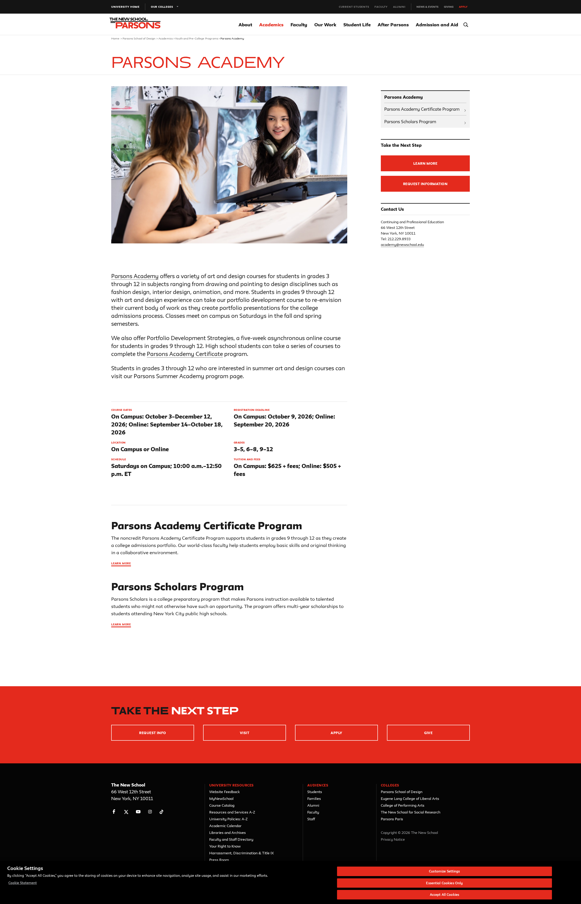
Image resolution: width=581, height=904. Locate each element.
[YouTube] (138, 812)
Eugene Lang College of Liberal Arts (410, 798)
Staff (311, 819)
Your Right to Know (225, 846)
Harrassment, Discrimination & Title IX (241, 853)
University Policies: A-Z (228, 819)
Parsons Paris (392, 819)
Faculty (381, 6)
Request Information (425, 184)
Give (428, 733)
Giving (448, 6)
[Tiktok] (161, 812)
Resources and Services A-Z (232, 812)
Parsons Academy (135, 276)
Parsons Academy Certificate (185, 354)
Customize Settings (444, 871)
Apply (463, 6)
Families (314, 798)
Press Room (219, 860)
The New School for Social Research (410, 812)
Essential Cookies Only (444, 883)
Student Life (357, 24)
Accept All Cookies (444, 895)
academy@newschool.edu (402, 245)
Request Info (152, 733)
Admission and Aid (437, 24)
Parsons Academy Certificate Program (422, 109)
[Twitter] (126, 812)
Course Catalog (221, 805)
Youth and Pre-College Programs (196, 38)
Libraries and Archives (227, 833)
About (245, 24)
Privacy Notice (393, 839)
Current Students (354, 6)
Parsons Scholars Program (410, 121)
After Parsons (393, 24)
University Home (125, 6)
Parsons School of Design (139, 38)
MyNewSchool (221, 798)
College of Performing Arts (402, 805)
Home (115, 38)
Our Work (325, 24)
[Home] (138, 24)
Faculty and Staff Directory (231, 839)
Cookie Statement (22, 883)
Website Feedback (224, 792)
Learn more (121, 563)
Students (314, 792)
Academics (271, 24)
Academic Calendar (225, 826)
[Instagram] (150, 812)
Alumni (399, 6)
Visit (244, 733)
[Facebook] (114, 812)
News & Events (427, 6)
